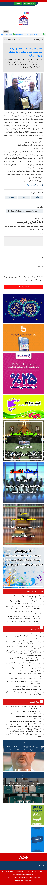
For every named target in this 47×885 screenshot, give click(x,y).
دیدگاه (40, 234)
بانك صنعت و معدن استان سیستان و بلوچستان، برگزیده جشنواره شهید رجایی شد (23, 682)
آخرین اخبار (35, 629)
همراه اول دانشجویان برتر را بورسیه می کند (29, 711)
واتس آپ (11, 197)
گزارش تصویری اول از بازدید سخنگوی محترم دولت (27, 689)
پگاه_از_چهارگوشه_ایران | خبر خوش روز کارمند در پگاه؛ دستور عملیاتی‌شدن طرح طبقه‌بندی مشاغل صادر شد (23, 715)
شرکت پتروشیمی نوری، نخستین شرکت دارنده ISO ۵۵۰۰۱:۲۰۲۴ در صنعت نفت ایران (23, 597)
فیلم (23, 743)
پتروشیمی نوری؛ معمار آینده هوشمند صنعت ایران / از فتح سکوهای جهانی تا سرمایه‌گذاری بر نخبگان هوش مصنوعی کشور (23, 607)
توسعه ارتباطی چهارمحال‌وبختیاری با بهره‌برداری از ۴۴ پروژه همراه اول (23, 735)
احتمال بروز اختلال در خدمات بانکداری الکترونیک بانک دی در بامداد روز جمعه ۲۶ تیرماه (23, 612)
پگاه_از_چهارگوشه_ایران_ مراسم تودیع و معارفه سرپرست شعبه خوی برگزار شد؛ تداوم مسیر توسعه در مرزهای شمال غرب (23, 720)
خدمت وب (18, 880)
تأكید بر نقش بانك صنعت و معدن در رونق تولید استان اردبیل (24, 601)
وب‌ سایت (39, 266)
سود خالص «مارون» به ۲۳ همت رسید (30, 671)
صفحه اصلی (41, 865)
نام (42, 248)
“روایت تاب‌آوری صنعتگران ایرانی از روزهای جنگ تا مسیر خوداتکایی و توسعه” (23, 637)
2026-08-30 (17, 3)
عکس (23, 775)
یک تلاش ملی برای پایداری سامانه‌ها (31, 633)
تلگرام (37, 197)
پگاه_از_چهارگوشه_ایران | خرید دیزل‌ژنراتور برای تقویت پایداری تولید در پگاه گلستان (23, 707)
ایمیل (41, 257)
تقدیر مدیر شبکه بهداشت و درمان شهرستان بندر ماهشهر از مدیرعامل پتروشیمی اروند (25, 52)
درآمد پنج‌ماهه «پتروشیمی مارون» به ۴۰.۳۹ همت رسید (25, 678)
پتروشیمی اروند (31, 185)
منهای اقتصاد (34, 702)
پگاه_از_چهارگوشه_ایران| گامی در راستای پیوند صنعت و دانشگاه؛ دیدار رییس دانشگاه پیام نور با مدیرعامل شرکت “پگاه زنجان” (23, 730)
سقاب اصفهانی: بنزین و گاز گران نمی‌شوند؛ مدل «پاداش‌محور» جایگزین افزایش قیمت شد (23, 622)
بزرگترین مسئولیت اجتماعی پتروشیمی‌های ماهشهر (27, 603)
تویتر (24, 197)
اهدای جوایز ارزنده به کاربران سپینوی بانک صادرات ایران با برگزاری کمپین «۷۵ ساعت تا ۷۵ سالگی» (23, 647)
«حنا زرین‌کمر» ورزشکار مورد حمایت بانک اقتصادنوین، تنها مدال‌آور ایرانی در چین (23, 693)
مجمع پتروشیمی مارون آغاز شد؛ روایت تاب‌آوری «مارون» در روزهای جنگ (23, 674)
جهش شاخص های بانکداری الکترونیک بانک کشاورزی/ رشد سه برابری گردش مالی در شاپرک (23, 659)
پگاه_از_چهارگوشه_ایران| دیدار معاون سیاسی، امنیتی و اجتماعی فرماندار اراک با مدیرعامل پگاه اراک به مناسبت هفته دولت (23, 725)
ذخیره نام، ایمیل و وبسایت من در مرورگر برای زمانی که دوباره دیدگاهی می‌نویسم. (23, 278)
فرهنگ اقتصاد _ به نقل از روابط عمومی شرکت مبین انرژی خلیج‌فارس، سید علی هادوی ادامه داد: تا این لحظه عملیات (24, 749)
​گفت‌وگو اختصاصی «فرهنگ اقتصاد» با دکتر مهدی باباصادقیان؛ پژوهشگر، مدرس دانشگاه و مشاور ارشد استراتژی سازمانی (23, 617)
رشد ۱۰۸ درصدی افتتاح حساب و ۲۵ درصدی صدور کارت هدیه (24, 668)
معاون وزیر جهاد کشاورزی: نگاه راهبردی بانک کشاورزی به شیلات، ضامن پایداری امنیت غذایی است (23, 664)
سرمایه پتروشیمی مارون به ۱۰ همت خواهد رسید (27, 686)
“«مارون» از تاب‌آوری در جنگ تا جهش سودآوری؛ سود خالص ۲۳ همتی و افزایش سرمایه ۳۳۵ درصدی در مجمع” (23, 642)
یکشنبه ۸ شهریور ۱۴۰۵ (29, 3)
